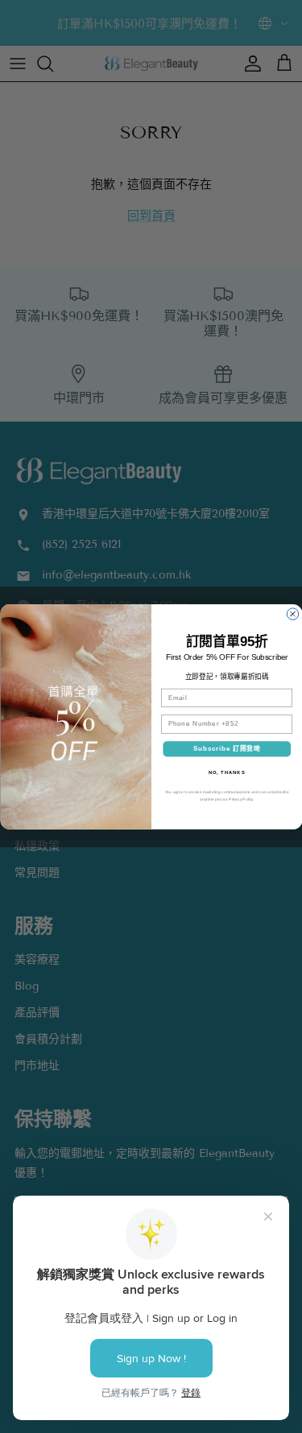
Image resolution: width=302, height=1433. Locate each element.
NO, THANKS (226, 772)
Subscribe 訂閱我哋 (226, 748)
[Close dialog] (292, 613)
